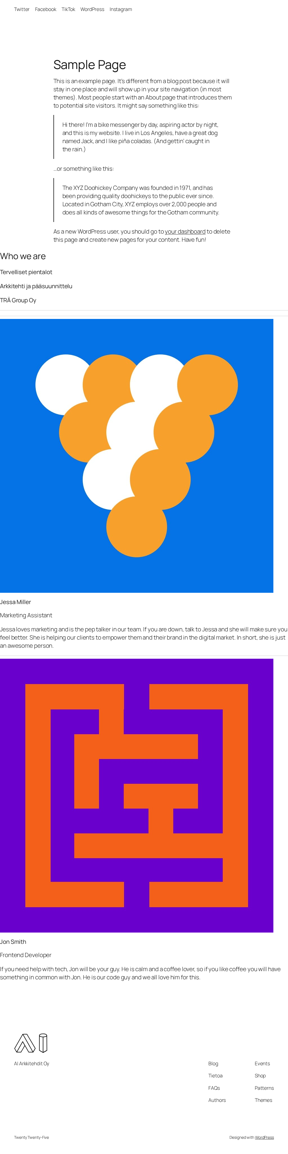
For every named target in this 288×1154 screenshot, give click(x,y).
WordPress (264, 1137)
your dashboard (185, 231)
